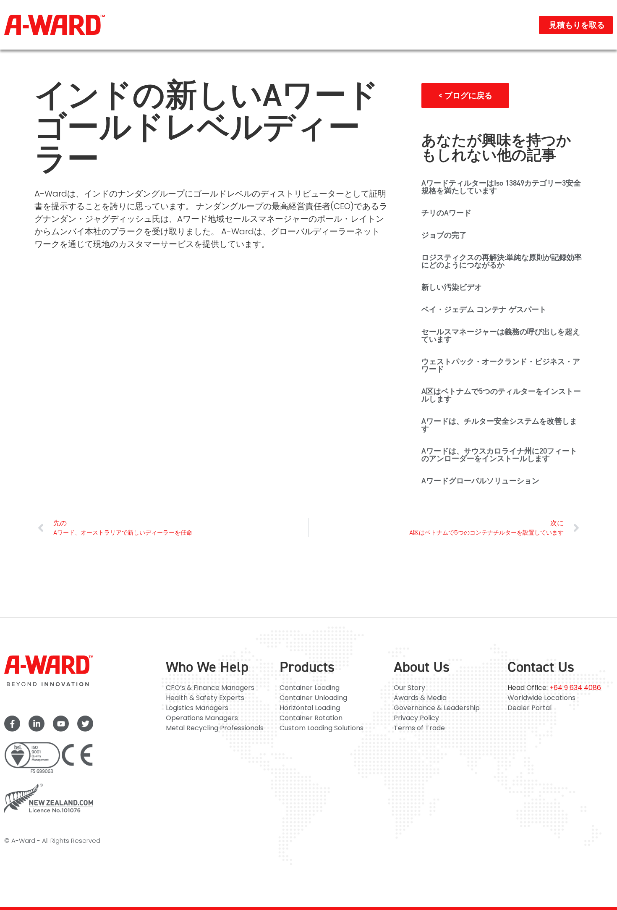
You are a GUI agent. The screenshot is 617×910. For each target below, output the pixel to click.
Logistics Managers (197, 708)
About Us (422, 667)
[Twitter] (85, 724)
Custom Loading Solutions (321, 728)
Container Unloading (313, 698)
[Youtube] (61, 724)
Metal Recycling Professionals (215, 728)
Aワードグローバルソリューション (480, 481)
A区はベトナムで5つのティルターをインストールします (501, 395)
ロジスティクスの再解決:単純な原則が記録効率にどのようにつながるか (501, 261)
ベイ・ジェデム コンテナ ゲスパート (483, 309)
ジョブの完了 (444, 235)
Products (307, 667)
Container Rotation (311, 718)
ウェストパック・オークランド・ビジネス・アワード (500, 365)
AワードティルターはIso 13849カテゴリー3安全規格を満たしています (501, 187)
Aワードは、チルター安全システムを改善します (499, 425)
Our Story (409, 687)
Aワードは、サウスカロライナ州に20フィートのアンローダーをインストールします (499, 455)
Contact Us (540, 667)
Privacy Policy (416, 718)
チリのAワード (446, 213)
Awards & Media (420, 698)
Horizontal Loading (310, 708)
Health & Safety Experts (205, 698)
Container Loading (310, 687)
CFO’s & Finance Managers (210, 687)
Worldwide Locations (541, 698)
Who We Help (207, 667)
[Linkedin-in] (36, 724)
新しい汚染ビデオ (451, 287)
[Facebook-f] (12, 724)
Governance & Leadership (437, 708)
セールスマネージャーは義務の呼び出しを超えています (500, 335)
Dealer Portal (529, 708)
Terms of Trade (419, 728)
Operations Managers (202, 718)
